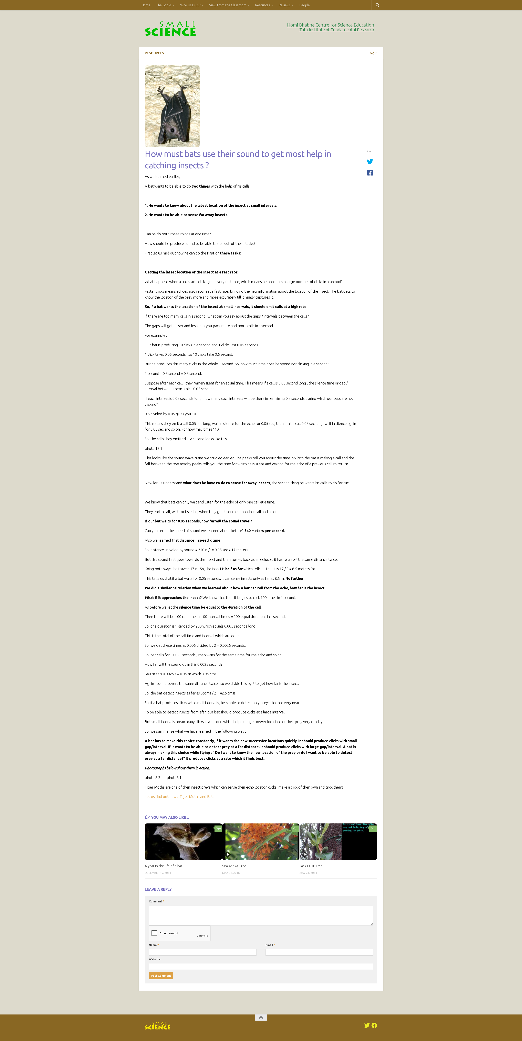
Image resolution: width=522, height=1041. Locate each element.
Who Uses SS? (190, 5)
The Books (163, 5)
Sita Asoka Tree (234, 866)
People (304, 5)
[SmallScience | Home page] (171, 28)
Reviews (285, 5)
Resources (262, 5)
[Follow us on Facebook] (374, 1025)
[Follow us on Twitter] (367, 1025)
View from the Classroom (227, 5)
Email (270, 945)
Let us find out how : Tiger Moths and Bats (179, 796)
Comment (156, 901)
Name (154, 945)
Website (154, 959)
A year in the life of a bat (163, 866)
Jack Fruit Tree (311, 866)
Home (146, 5)
